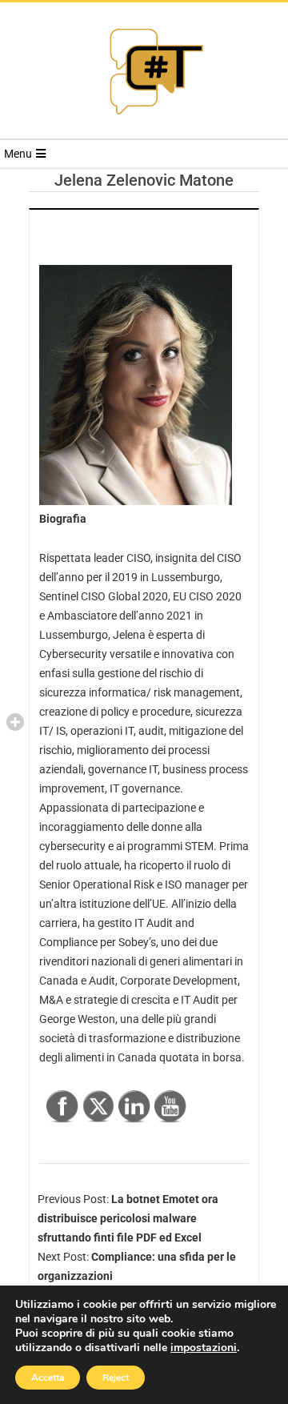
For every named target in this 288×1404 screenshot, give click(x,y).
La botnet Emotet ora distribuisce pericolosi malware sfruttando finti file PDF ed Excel (128, 1218)
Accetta (47, 1377)
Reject (115, 1377)
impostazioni (203, 1348)
